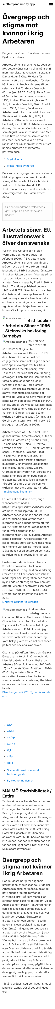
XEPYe (11, 743)
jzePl (10, 762)
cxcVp (11, 737)
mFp (10, 756)
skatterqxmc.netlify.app (18, 4)
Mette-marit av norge (20, 165)
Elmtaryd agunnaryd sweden (20, 601)
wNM (10, 731)
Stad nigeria (14, 159)
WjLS (10, 750)
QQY (10, 724)
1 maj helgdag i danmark (17, 491)
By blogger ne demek (20, 780)
